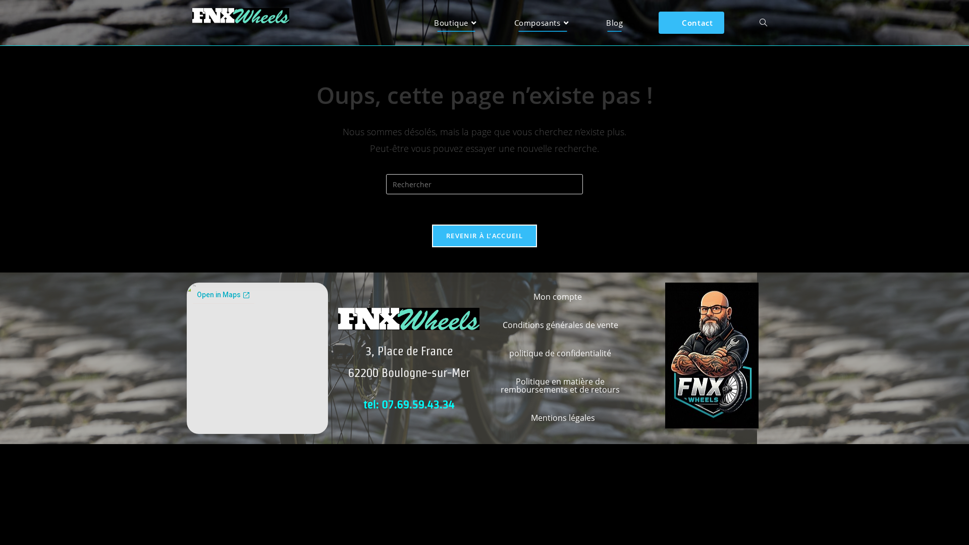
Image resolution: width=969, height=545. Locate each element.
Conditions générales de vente (560, 325)
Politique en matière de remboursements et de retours (560, 385)
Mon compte (557, 296)
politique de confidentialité (560, 353)
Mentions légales (563, 417)
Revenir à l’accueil (484, 235)
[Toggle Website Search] (763, 22)
